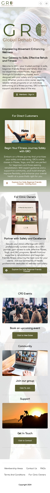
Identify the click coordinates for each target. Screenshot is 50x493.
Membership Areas (13, 468)
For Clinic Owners (37, 475)
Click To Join (25, 388)
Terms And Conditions (14, 475)
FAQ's (43, 468)
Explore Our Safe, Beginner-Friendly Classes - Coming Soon (27, 183)
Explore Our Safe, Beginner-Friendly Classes (27, 270)
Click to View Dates (25, 335)
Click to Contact (25, 441)
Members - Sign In (26, 94)
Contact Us (31, 468)
